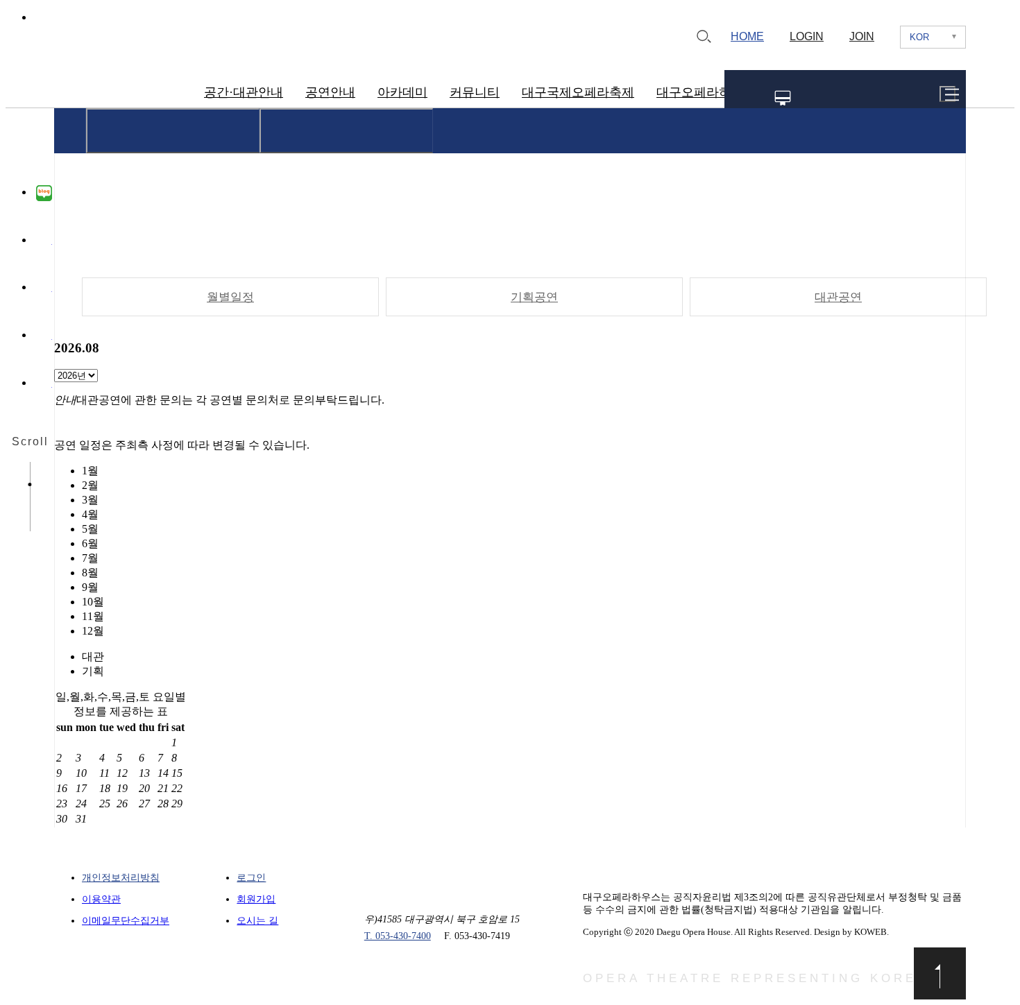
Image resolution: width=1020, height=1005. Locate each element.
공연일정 (838, 98)
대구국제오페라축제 (578, 92)
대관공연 (838, 297)
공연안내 (330, 92)
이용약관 (101, 899)
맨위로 (940, 973)
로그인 (251, 878)
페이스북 (44, 241)
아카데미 (402, 92)
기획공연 (534, 297)
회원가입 (256, 899)
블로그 (44, 193)
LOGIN (807, 36)
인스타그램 (44, 288)
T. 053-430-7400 (397, 936)
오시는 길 (257, 921)
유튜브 (44, 336)
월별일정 (230, 297)
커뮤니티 (475, 92)
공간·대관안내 (243, 92)
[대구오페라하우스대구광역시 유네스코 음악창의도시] (109, 85)
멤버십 (783, 98)
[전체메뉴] (947, 94)
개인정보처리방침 (121, 878)
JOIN (861, 36)
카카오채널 (44, 384)
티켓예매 (898, 98)
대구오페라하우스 (706, 92)
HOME (747, 36)
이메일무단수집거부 (125, 921)
